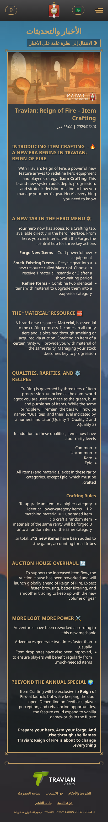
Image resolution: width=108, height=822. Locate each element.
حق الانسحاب (54, 793)
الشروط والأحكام (79, 793)
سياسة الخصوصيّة (28, 793)
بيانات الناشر (43, 803)
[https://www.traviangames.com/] (54, 778)
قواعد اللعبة (65, 803)
